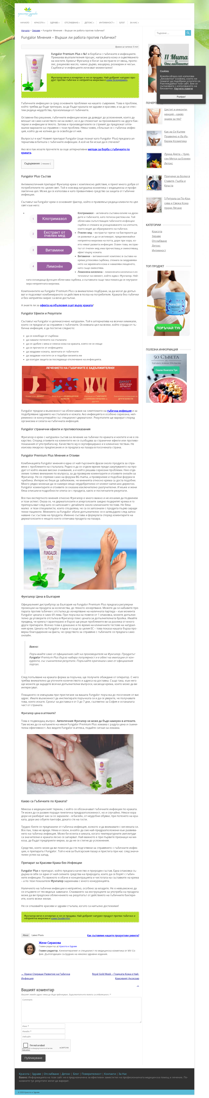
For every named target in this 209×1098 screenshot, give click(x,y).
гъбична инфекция (119, 411)
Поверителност (91, 1074)
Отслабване (71, 22)
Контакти (110, 1074)
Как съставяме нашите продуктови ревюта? (113, 935)
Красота (39, 22)
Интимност (106, 22)
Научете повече (183, 88)
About (25, 935)
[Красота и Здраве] (28, 16)
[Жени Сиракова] (29, 954)
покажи (45, 163)
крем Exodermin (60, 918)
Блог (122, 22)
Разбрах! (181, 97)
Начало (24, 22)
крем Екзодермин (116, 79)
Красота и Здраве (68, 946)
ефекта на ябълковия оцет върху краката (66, 305)
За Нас (133, 22)
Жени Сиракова (50, 943)
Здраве (54, 22)
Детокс (89, 22)
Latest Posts (38, 935)
